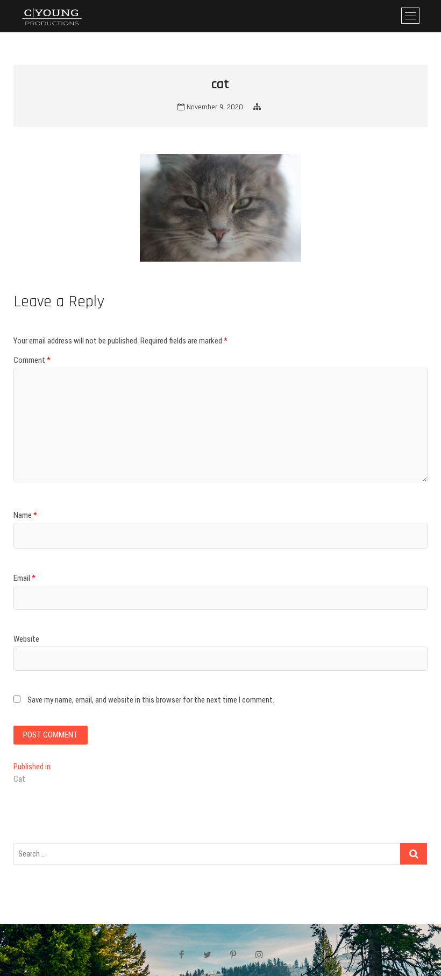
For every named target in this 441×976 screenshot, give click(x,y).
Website (26, 639)
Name (25, 515)
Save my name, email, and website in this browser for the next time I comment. (150, 700)
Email (24, 578)
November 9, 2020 (213, 107)
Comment (32, 360)
